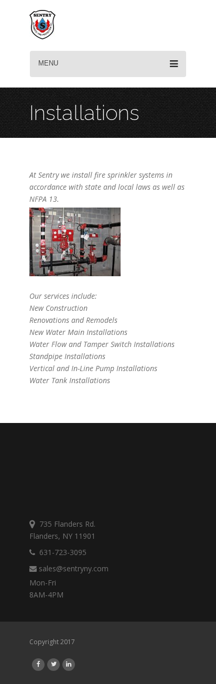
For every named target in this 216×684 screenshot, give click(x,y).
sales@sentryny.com (73, 568)
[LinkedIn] (68, 663)
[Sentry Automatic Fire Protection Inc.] (42, 26)
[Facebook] (38, 663)
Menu (48, 63)
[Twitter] (54, 663)
